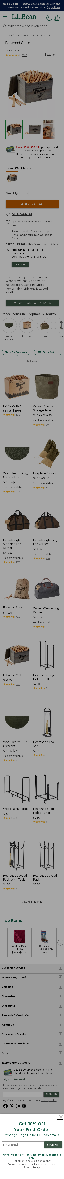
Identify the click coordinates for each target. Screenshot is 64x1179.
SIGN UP (53, 1144)
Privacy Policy (32, 1167)
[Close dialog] (60, 1117)
